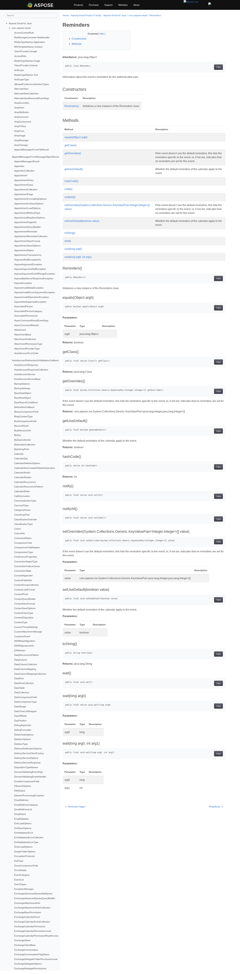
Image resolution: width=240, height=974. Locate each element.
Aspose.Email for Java (20, 23)
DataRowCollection (24, 683)
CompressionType (23, 552)
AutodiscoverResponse (26, 365)
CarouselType (21, 505)
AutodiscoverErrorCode (26, 353)
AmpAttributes (21, 112)
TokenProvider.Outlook (26, 65)
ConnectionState (22, 570)
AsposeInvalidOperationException (31, 297)
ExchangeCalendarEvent (27, 917)
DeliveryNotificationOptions (28, 748)
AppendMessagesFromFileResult (31, 149)
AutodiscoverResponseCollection (31, 369)
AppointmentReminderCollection (31, 236)
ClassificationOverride (25, 519)
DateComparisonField (25, 697)
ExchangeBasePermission (27, 912)
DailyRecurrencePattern (26, 655)
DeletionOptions (22, 739)
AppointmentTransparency (27, 255)
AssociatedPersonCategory (28, 311)
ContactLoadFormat (24, 589)
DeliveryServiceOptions (26, 758)
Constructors (79, 38)
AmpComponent (22, 121)
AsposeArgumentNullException (30, 269)
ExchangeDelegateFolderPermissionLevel (35, 959)
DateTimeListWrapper (25, 711)
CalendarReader (22, 477)
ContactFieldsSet (23, 580)
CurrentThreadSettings (26, 627)
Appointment (20, 175)
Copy (218, 67)
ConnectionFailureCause (27, 566)
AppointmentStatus (24, 250)
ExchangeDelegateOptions (28, 963)
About (136, 5)
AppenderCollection (24, 171)
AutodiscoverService (24, 374)
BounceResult (21, 425)
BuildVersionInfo (22, 430)
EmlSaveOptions (22, 828)
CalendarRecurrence (25, 482)
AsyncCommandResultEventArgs (31, 320)
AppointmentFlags (23, 194)
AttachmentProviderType (27, 348)
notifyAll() (69, 197)
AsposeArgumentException (28, 264)
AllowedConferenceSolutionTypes (31, 84)
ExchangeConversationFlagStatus (31, 954)
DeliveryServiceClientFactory (29, 753)
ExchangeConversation (26, 949)
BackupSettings (22, 388)
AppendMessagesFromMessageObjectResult (35, 156)
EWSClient (19, 790)
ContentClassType (23, 613)
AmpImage (19, 135)
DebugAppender (22, 725)
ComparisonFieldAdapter (27, 547)
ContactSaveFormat (24, 603)
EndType (18, 861)
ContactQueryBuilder (25, 599)
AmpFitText (20, 126)
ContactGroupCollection (26, 585)
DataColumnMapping (25, 669)
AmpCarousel (21, 117)
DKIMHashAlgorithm (24, 641)
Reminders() (71, 106)
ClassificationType (23, 524)
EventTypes (20, 884)
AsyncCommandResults (26, 325)
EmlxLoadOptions (23, 846)
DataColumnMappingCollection (30, 673)
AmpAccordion (21, 103)
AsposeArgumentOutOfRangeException (34, 273)
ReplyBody (214, 806)
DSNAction (19, 650)
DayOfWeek (20, 716)
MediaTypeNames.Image (27, 61)
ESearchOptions (22, 786)
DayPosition (20, 720)
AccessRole (20, 56)
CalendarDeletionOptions (27, 463)
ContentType (20, 622)
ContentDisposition (24, 617)
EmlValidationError (23, 832)
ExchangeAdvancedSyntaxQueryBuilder (34, 898)
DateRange (20, 706)
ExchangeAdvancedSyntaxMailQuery (33, 893)
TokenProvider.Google (25, 51)
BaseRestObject (22, 397)
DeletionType (21, 744)
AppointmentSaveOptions (27, 245)
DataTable (19, 688)
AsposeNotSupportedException (30, 302)
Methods (77, 44)
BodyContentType (23, 416)
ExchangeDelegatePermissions (30, 968)
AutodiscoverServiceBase (27, 379)
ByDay (17, 435)
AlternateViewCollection (26, 93)
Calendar (19, 454)
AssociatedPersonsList (26, 316)
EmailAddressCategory (26, 804)
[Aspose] (49, 5)
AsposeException (23, 283)
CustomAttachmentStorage (28, 631)
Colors (17, 528)
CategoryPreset (22, 510)
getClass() (70, 145)
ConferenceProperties (25, 556)
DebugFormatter (22, 730)
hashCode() (71, 181)
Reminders (155, 15)
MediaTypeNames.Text (26, 75)
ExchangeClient (22, 940)
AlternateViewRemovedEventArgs (31, 98)
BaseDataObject (22, 393)
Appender (19, 166)
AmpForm (19, 131)
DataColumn (20, 659)
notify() (68, 189)
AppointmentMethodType (27, 213)
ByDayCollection (22, 440)
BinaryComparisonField (26, 412)
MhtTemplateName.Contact (28, 46)
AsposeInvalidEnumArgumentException (34, 292)
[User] (210, 4)
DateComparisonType (25, 701)
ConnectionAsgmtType (26, 561)
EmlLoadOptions (22, 823)
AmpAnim (19, 107)
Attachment (20, 329)
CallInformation (22, 496)
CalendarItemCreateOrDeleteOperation (34, 468)
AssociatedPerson (23, 306)
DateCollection (21, 692)
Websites (123, 5)
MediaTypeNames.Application (29, 42)
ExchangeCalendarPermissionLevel (32, 931)
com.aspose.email (21, 28)
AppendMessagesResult (26, 161)
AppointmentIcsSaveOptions (28, 203)
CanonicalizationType (25, 500)
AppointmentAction (24, 180)
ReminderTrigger (76, 806)
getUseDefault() (73, 169)
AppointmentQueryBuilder (27, 227)
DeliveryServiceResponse (27, 762)
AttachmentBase (22, 334)
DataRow (19, 678)
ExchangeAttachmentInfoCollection (32, 907)
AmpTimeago (21, 145)
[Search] (191, 1)
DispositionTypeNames (26, 767)
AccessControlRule (24, 32)
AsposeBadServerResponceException (33, 278)
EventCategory (22, 875)
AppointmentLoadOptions (27, 208)
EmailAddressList (23, 809)
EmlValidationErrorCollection (28, 837)
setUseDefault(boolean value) (81, 221)
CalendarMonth (22, 472)
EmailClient (20, 814)
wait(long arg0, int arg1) (78, 257)
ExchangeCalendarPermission (29, 926)
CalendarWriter (22, 491)
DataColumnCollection (25, 664)
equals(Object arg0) (75, 137)
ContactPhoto (21, 594)
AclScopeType (21, 79)
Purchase (94, 5)
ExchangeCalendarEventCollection (32, 921)
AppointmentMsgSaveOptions (29, 217)
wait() (67, 241)
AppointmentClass (23, 185)
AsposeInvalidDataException (29, 287)
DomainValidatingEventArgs (28, 772)
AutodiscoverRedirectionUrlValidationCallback (35, 360)
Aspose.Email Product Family (86, 15)
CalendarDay (21, 458)
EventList (19, 879)
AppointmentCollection (25, 189)
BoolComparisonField (25, 421)
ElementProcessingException (29, 795)
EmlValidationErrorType (26, 842)
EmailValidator (21, 819)
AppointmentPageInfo (25, 222)
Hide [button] (102, 33)
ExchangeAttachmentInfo (27, 903)
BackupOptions (22, 383)
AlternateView (21, 89)
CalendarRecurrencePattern (28, 486)
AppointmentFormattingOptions (30, 199)
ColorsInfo (19, 533)
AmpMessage (21, 140)
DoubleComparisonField (26, 781)
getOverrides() (72, 153)
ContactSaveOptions (24, 608)
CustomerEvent (22, 636)
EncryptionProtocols (24, 856)
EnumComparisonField (26, 865)
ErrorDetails (20, 870)
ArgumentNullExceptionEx (27, 259)
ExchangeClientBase (25, 945)
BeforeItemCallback (24, 407)
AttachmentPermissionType (28, 344)
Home (66, 15)
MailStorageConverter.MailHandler (32, 37)
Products (78, 5)
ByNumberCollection (24, 444)
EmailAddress (21, 800)
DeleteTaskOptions (24, 734)
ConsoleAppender (23, 575)
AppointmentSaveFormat (27, 241)
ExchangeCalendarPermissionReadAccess (36, 935)
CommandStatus (23, 538)
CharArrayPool (21, 514)
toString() (69, 233)
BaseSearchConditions (26, 402)
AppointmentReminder (25, 231)
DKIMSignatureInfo (24, 645)
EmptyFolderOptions (24, 851)
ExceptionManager (24, 889)
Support (108, 5)
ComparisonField (23, 543)
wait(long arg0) (73, 249)
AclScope (19, 70)
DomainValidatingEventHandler (30, 776)
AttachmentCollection (25, 339)
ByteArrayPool (21, 449)
